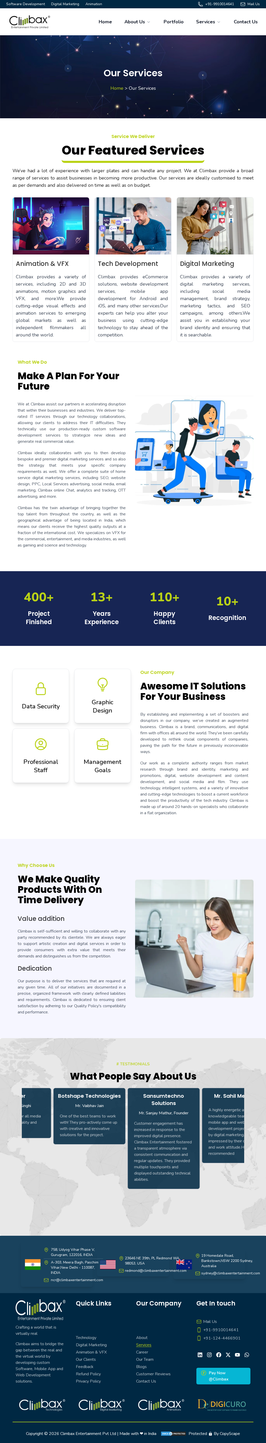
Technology (86, 1338)
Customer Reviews (153, 1374)
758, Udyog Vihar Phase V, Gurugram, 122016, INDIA (73, 1252)
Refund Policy (88, 1374)
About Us (134, 22)
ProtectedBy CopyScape (214, 1434)
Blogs (141, 1367)
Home (105, 22)
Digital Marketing (91, 1345)
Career (142, 1352)
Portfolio (174, 22)
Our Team (145, 1359)
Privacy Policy (88, 1381)
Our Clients (86, 1359)
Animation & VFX (91, 1352)
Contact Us (246, 22)
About (142, 1338)
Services (205, 22)
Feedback (85, 1367)
